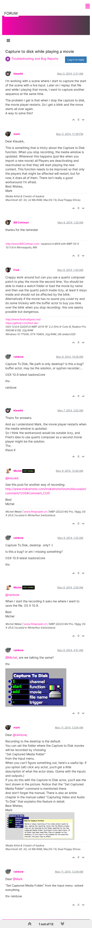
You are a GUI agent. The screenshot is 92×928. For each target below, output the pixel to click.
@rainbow (12, 595)
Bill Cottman (21, 222)
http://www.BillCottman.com (22, 243)
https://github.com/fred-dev (22, 323)
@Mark (18, 879)
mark (16, 134)
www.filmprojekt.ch (35, 511)
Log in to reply (75, 59)
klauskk (18, 73)
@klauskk (12, 478)
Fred (16, 270)
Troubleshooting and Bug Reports (34, 58)
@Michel (11, 657)
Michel (17, 470)
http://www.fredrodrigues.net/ (23, 319)
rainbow (18, 356)
